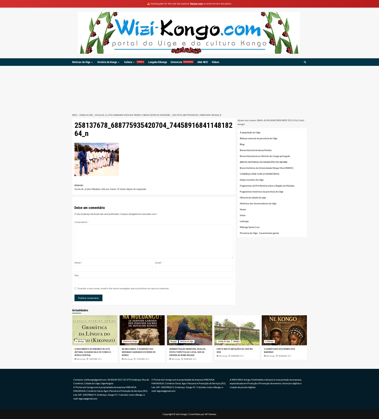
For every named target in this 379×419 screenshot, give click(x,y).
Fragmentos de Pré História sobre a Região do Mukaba (267, 185)
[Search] (305, 62)
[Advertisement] (189, 88)
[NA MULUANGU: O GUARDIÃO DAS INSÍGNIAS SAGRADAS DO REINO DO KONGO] (142, 330)
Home (243, 209)
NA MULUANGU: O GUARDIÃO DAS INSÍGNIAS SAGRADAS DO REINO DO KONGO (139, 352)
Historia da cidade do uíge (253, 197)
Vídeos (215, 62)
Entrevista (182, 62)
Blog (242, 144)
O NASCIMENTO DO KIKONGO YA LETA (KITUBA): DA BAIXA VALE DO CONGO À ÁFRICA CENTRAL (92, 352)
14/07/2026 (93, 359)
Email (158, 262)
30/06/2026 (188, 359)
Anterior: (110, 187)
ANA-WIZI (202, 62)
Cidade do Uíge (224, 341)
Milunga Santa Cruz (250, 227)
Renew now (196, 3)
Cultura (134, 62)
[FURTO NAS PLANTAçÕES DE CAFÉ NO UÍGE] (237, 330)
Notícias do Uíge (81, 62)
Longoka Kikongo (157, 62)
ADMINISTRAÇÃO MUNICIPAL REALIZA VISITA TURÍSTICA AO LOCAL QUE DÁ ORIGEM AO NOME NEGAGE (187, 352)
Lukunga (244, 221)
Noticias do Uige (186, 341)
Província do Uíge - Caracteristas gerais (259, 233)
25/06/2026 (282, 356)
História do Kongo (107, 62)
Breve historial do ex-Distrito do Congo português (265, 156)
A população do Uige (250, 132)
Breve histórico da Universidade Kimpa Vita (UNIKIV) (266, 167)
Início (242, 215)
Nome (78, 262)
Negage (174, 341)
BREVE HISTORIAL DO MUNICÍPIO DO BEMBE (264, 162)
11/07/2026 (140, 359)
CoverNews (195, 414)
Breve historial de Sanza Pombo (256, 150)
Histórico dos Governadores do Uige (258, 203)
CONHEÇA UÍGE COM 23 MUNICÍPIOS (259, 173)
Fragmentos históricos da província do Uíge (261, 191)
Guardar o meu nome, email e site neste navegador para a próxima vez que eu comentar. (123, 288)
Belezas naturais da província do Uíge (258, 138)
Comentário (81, 222)
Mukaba (236, 341)
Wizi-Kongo (81, 359)
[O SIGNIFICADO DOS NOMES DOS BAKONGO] (284, 330)
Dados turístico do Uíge (252, 179)
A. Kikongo (80, 341)
